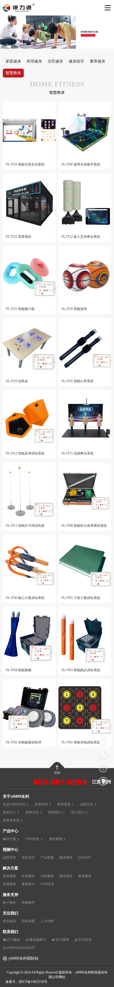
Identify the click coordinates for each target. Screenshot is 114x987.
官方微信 (13, 940)
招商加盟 (28, 921)
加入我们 (77, 812)
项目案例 (55, 839)
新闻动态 (32, 812)
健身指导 (76, 61)
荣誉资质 (64, 804)
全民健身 (55, 61)
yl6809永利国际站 (23, 958)
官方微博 (62, 940)
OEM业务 (32, 839)
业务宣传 (28, 857)
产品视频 (47, 857)
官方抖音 (85, 940)
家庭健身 (13, 61)
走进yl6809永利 (14, 804)
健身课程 (65, 857)
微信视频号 (37, 940)
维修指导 (28, 903)
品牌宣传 (9, 857)
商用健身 (34, 61)
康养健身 (97, 61)
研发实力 (9, 812)
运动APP (84, 857)
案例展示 (28, 884)
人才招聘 (47, 921)
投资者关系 (11, 820)
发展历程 (41, 804)
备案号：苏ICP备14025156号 (26, 982)
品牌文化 (86, 804)
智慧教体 (13, 73)
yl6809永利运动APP (21, 948)
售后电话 (9, 921)
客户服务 (9, 903)
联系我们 (54, 812)
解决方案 (9, 839)
